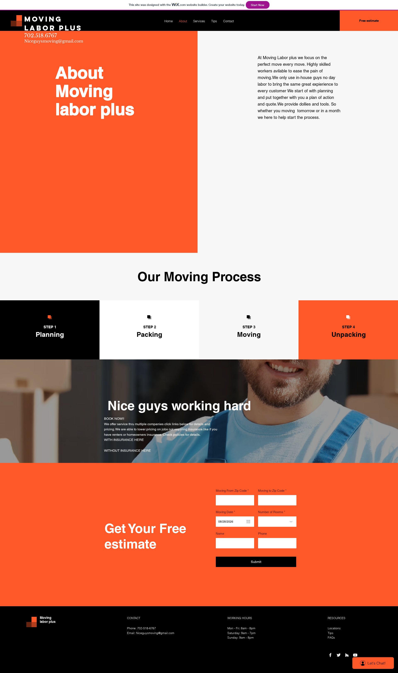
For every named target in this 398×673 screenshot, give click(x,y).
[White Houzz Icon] (346, 655)
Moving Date (226, 512)
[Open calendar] (248, 521)
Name (220, 533)
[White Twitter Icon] (338, 655)
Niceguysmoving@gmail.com (53, 41)
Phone (262, 533)
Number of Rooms (270, 512)
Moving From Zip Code (231, 490)
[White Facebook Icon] (330, 655)
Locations (334, 628)
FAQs (331, 637)
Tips (330, 633)
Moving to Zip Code (271, 490)
